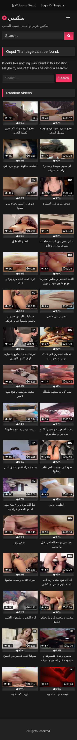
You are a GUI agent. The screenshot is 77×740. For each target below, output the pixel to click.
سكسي (16, 17)
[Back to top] (64, 728)
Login (44, 5)
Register (58, 5)
